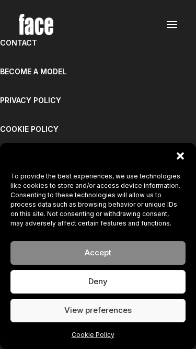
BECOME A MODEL (33, 71)
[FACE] (36, 24)
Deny (98, 281)
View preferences (98, 310)
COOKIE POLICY (29, 129)
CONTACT (18, 42)
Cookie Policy (93, 335)
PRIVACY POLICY (30, 100)
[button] (180, 156)
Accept (98, 252)
